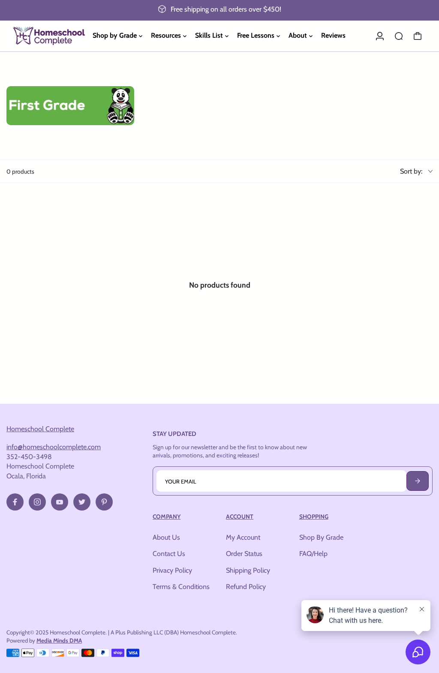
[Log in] (379, 36)
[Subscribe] (417, 481)
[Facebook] (15, 502)
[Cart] (417, 36)
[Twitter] (81, 502)
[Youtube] (59, 502)
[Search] (398, 36)
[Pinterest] (104, 502)
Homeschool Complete (40, 428)
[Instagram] (37, 502)
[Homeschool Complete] (49, 35)
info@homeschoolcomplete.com (53, 446)
